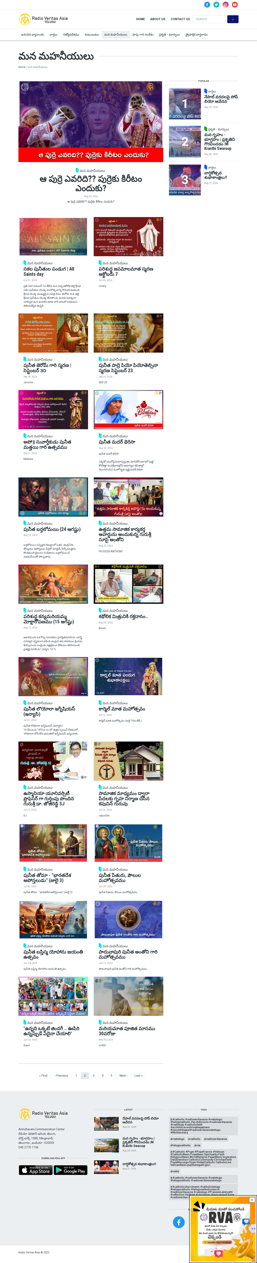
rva (198, 1145)
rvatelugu (178, 1138)
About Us (157, 19)
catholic (195, 1138)
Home (140, 19)
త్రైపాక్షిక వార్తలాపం (197, 34)
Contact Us (180, 19)
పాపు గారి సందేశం (143, 34)
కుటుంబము (92, 34)
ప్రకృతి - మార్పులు (169, 34)
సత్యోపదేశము (71, 34)
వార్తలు (53, 34)
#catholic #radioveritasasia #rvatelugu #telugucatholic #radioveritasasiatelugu (196, 1179)
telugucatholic (182, 1145)
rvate (176, 1171)
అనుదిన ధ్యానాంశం (32, 34)
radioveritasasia (216, 1138)
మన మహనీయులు (115, 34)
